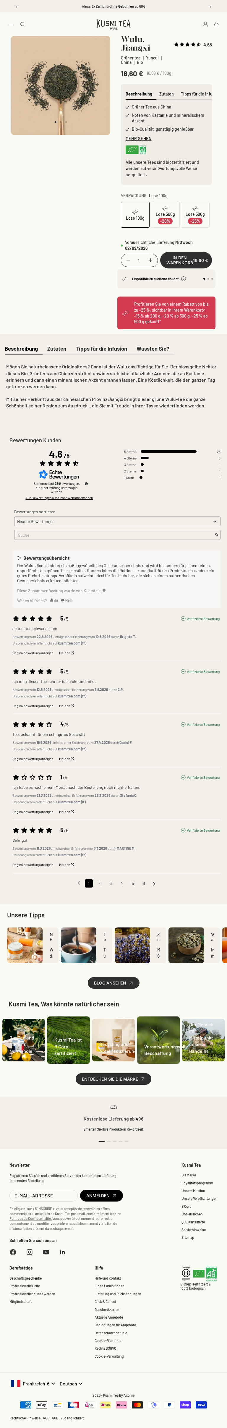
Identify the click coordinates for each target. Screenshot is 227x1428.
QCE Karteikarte (193, 1222)
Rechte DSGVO (105, 1348)
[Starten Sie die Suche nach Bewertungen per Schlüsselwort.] (216, 535)
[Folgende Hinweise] (154, 884)
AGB (46, 1418)
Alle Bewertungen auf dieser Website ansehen (59, 498)
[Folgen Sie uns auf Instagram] (29, 1252)
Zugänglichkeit (72, 1418)
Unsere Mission (193, 1191)
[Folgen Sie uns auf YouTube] (46, 1252)
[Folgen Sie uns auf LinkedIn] (62, 1252)
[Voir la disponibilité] (183, 278)
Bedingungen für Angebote (115, 1325)
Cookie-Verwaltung (109, 1356)
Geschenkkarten (107, 1309)
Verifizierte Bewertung (203, 618)
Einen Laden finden (109, 1286)
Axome (129, 1395)
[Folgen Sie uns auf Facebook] (13, 1252)
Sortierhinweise (193, 1230)
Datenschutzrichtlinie (111, 1333)
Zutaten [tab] (166, 93)
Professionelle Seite (24, 1286)
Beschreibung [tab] (139, 93)
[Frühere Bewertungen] (79, 883)
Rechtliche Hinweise (24, 1418)
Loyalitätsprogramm (197, 1183)
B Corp (186, 1206)
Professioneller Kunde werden (32, 1294)
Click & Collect (105, 1301)
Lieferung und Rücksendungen (118, 1294)
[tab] (21, 349)
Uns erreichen (192, 1214)
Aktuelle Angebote (109, 1317)
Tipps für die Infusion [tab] (200, 93)
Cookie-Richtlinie (108, 1340)
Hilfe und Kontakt (108, 1278)
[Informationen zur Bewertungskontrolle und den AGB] (86, 483)
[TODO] (104, 590)
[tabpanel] (113, 387)
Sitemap (187, 1237)
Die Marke (188, 1175)
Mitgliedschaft (20, 1301)
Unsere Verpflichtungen (199, 1198)
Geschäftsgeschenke (25, 1278)
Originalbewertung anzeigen (32, 653)
